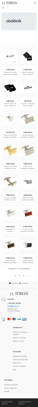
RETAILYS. (21, 404)
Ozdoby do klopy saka (20, 359)
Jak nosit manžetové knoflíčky (20, 333)
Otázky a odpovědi (10, 388)
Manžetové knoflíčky (20, 356)
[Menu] (3, 7)
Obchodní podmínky (11, 385)
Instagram (24, 283)
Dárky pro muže (18, 341)
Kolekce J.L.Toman (19, 338)
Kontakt (6, 391)
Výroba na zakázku (19, 366)
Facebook (14, 283)
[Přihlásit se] (35, 3)
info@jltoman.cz (13, 306)
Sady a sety (17, 363)
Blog (14, 369)
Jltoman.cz (4, 404)
